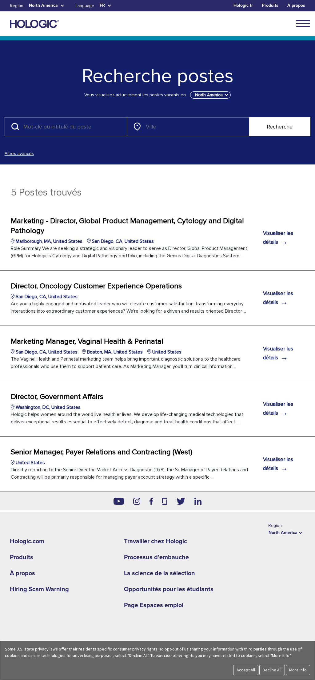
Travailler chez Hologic (155, 541)
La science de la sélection (159, 573)
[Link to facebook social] (151, 501)
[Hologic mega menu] (303, 23)
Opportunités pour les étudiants (168, 589)
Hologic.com (27, 541)
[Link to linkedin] (197, 501)
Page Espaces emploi (153, 605)
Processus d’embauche (156, 557)
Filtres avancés (19, 153)
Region (16, 5)
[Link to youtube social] (119, 501)
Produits (270, 5)
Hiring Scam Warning (39, 589)
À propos (296, 5)
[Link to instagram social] (136, 501)
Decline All (272, 670)
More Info (298, 670)
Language (84, 5)
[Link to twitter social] (181, 501)
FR (102, 5)
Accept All (246, 670)
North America (43, 5)
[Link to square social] (164, 501)
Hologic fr (243, 5)
